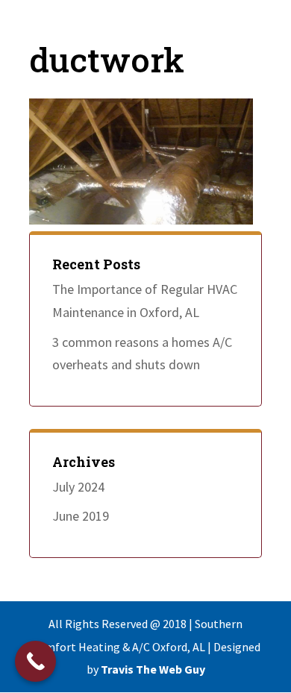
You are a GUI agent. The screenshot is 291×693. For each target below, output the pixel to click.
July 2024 (78, 486)
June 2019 (80, 515)
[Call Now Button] (35, 661)
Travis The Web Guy (153, 669)
